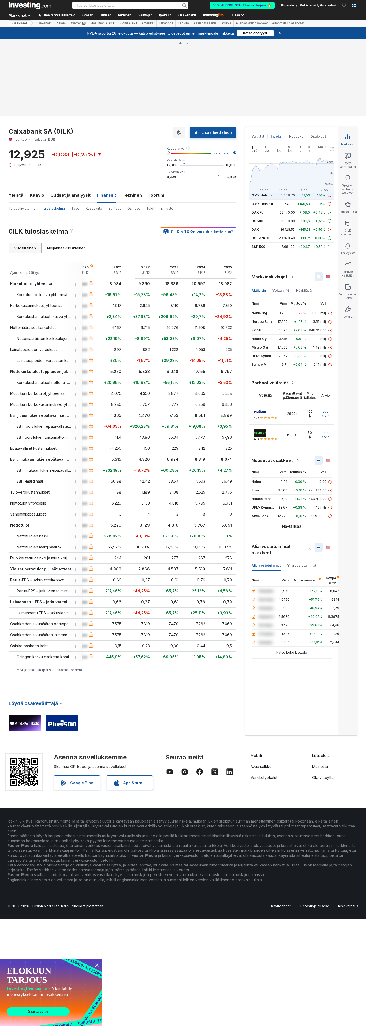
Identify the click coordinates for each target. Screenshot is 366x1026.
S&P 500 (258, 247)
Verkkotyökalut (264, 777)
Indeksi (276, 136)
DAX (255, 230)
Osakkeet (19, 23)
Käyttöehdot (281, 906)
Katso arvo (222, 153)
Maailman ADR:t (102, 23)
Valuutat (258, 136)
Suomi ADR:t (127, 23)
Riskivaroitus (348, 906)
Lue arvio (326, 414)
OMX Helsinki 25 (265, 195)
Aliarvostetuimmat (266, 565)
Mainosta (320, 766)
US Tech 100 (261, 238)
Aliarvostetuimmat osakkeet (271, 549)
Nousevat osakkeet (272, 460)
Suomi (61, 23)
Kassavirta (94, 208)
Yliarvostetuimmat (301, 565)
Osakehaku (187, 15)
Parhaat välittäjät (270, 382)
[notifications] (344, 4)
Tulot (150, 208)
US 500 (257, 221)
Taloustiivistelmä (22, 208)
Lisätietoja (321, 755)
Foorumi (156, 195)
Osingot (133, 208)
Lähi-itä (183, 23)
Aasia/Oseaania (205, 23)
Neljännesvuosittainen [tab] (66, 248)
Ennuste (167, 208)
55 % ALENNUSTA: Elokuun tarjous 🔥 (242, 5)
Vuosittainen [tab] (25, 248)
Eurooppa (166, 23)
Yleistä (16, 195)
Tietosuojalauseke (314, 906)
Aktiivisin (259, 291)
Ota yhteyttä (323, 777)
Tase (75, 208)
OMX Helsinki (262, 204)
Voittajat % (280, 291)
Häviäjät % (304, 291)
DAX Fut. (259, 212)
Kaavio (37, 195)
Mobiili (256, 755)
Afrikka (226, 23)
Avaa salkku (261, 766)
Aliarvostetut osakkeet (252, 23)
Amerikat (147, 23)
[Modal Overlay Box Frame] (51, 992)
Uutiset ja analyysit (71, 195)
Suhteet (115, 208)
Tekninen (132, 195)
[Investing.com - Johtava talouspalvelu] (30, 5)
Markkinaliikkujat (269, 276)
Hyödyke (296, 136)
